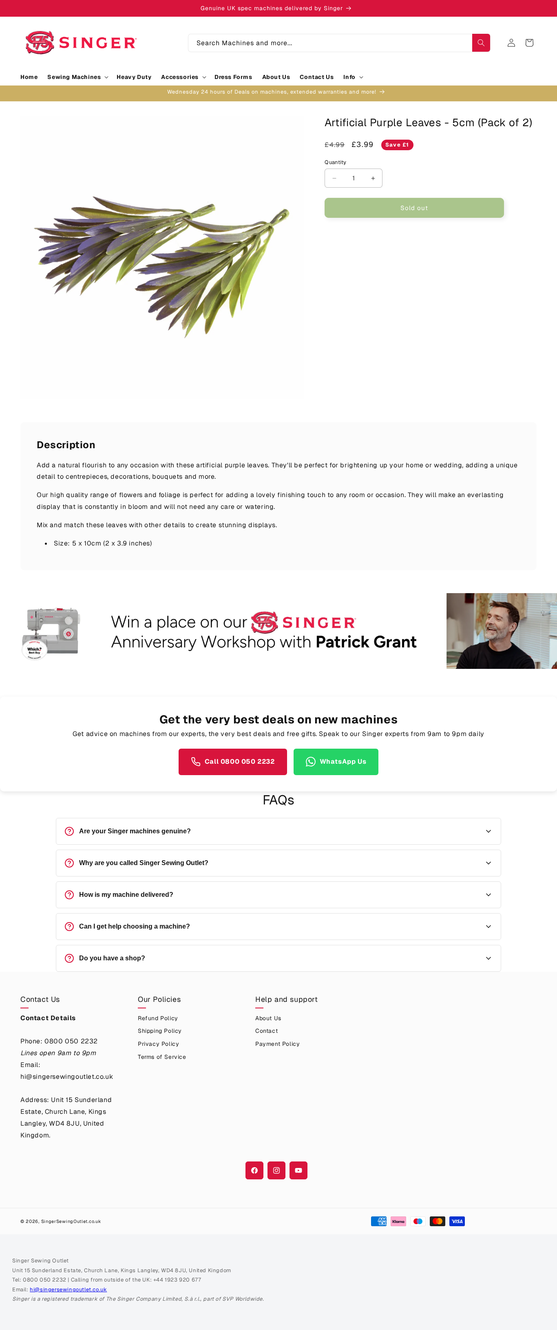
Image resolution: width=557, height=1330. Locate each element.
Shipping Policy (160, 1030)
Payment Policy (277, 1043)
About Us (268, 1018)
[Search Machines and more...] (481, 43)
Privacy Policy (158, 1043)
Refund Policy (158, 1018)
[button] (77, 76)
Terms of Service (162, 1056)
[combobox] (339, 43)
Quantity (335, 162)
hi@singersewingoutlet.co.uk (68, 1289)
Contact (266, 1030)
